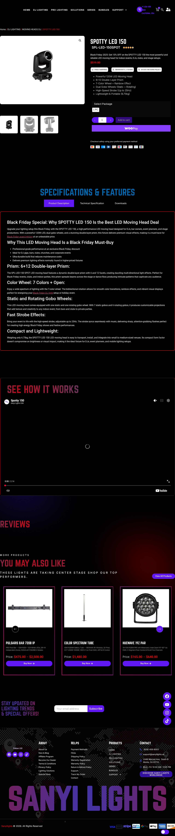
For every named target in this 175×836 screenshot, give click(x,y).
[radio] (95, 110)
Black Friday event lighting (20, 236)
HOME (26, 10)
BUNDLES (104, 10)
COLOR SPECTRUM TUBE (20, 643)
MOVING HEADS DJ (31, 29)
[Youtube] (167, 704)
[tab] (59, 203)
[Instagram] (167, 713)
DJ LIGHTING (40, 10)
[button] (80, 40)
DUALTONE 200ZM (134, 643)
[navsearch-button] (162, 10)
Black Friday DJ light (43, 293)
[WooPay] (131, 128)
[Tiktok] (167, 721)
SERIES (91, 10)
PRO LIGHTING (59, 10)
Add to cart (124, 120)
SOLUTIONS (77, 10)
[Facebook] (167, 696)
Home (3, 29)
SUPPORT (118, 10)
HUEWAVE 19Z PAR (75, 643)
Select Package (103, 104)
